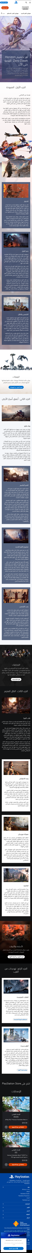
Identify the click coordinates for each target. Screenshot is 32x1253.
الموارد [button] (28, 1214)
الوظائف (28, 1191)
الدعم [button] (28, 1211)
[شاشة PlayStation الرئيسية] (16, 2)
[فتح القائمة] (30, 2)
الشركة (28, 1198)
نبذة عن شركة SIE (26, 1189)
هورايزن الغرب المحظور (12, 13)
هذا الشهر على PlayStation (15, 1180)
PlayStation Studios (25, 1193)
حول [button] (29, 1187)
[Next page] (2, 13)
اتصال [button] (28, 1218)
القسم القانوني (28, 1243)
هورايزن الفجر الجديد (26, 13)
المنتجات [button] (27, 1204)
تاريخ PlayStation (26, 1200)
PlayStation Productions (24, 1195)
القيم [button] (28, 1207)
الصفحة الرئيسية (26, 1180)
